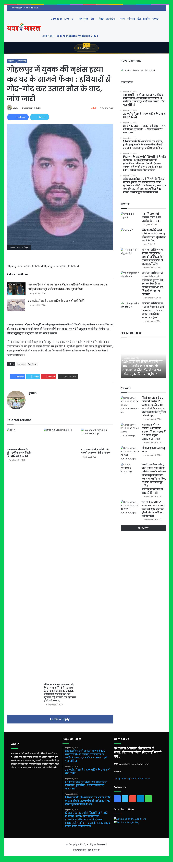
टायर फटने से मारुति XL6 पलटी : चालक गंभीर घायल (95, 451)
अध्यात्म (155, 18)
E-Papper (56, 18)
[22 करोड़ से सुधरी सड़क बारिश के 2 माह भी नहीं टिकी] (16, 305)
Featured (21, 364)
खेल (139, 18)
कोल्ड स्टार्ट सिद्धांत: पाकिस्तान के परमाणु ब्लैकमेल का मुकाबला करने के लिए (154, 235)
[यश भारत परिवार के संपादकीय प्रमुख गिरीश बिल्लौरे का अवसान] (23, 437)
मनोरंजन (131, 18)
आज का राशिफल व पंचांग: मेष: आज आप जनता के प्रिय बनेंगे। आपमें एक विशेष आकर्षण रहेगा (153, 310)
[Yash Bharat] (24, 27)
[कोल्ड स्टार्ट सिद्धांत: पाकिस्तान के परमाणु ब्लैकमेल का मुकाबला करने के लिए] (130, 234)
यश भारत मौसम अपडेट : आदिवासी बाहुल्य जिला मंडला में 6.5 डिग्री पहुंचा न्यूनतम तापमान (153, 432)
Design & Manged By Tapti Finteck (132, 778)
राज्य (122, 18)
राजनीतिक (110, 18)
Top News (32, 364)
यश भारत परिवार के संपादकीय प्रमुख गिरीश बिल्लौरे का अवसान (19, 453)
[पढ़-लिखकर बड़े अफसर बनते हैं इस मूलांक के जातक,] (130, 218)
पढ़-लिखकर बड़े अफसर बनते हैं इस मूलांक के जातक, (151, 217)
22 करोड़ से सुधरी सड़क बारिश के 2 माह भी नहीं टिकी (56, 301)
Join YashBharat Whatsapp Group (77, 35)
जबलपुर (11, 61)
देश (92, 18)
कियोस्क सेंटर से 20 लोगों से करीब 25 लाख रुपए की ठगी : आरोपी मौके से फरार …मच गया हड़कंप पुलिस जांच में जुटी (154, 406)
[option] (143, 359)
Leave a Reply (60, 719)
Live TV (69, 18)
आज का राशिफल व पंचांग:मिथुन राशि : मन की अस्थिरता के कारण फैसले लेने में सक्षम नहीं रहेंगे (152, 257)
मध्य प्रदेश (83, 18)
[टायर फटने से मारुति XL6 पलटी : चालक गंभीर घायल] (97, 437)
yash (15, 108)
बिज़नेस (146, 18)
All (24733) (143, 528)
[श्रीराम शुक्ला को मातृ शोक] (130, 453)
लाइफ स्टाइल (48, 35)
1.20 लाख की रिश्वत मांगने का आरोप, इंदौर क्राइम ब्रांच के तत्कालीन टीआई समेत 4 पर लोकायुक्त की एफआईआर (142, 367)
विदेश (101, 18)
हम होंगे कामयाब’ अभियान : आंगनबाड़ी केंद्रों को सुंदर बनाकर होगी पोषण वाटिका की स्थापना (153, 509)
